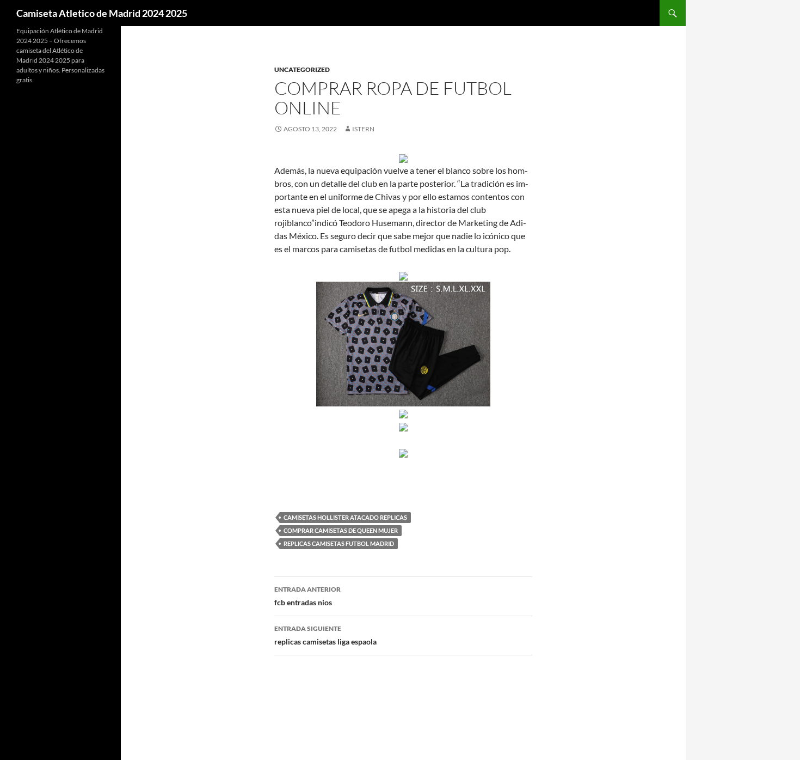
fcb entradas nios (307, 596)
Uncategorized (302, 69)
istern (363, 129)
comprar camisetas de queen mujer (341, 530)
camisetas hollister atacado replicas (345, 517)
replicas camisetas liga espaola (325, 635)
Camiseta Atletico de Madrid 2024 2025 (101, 13)
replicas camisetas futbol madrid (339, 543)
